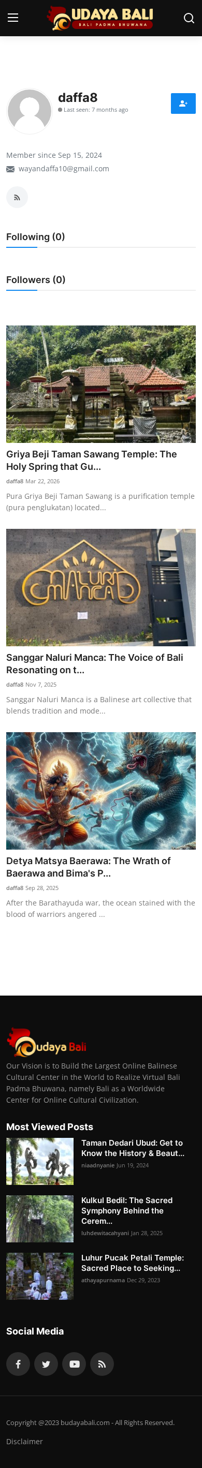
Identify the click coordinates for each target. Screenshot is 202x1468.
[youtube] (74, 1364)
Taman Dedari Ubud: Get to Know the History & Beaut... (132, 1148)
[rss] (102, 1364)
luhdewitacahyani (105, 1233)
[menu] (13, 18)
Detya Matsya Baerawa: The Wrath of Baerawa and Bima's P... (88, 867)
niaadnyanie (97, 1165)
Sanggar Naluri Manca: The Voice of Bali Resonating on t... (94, 663)
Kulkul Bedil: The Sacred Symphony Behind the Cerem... (126, 1210)
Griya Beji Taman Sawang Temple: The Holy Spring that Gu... (91, 460)
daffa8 (14, 481)
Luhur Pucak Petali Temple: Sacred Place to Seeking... (132, 1263)
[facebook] (18, 1364)
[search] (189, 18)
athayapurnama (103, 1280)
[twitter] (46, 1364)
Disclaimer (24, 1441)
